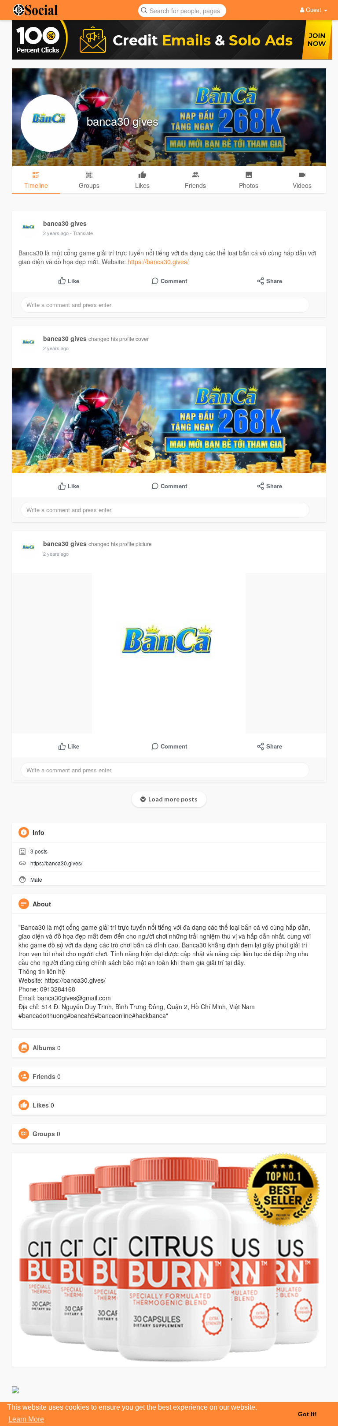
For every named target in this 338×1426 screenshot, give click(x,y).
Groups (44, 1133)
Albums (44, 1047)
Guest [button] (313, 9)
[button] (182, 10)
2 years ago (56, 232)
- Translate (81, 232)
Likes (41, 1104)
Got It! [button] (307, 1414)
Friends (44, 1076)
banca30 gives (122, 120)
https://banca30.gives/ (158, 261)
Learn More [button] (26, 1419)
